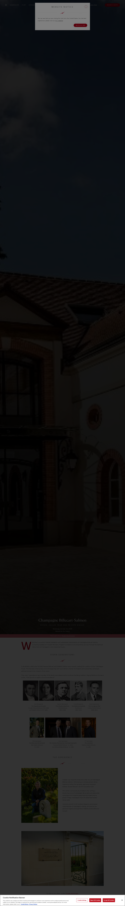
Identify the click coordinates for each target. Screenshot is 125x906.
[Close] (122, 900)
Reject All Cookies (95, 900)
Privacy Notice (33, 904)
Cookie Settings (82, 900)
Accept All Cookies (109, 900)
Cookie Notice (24, 904)
